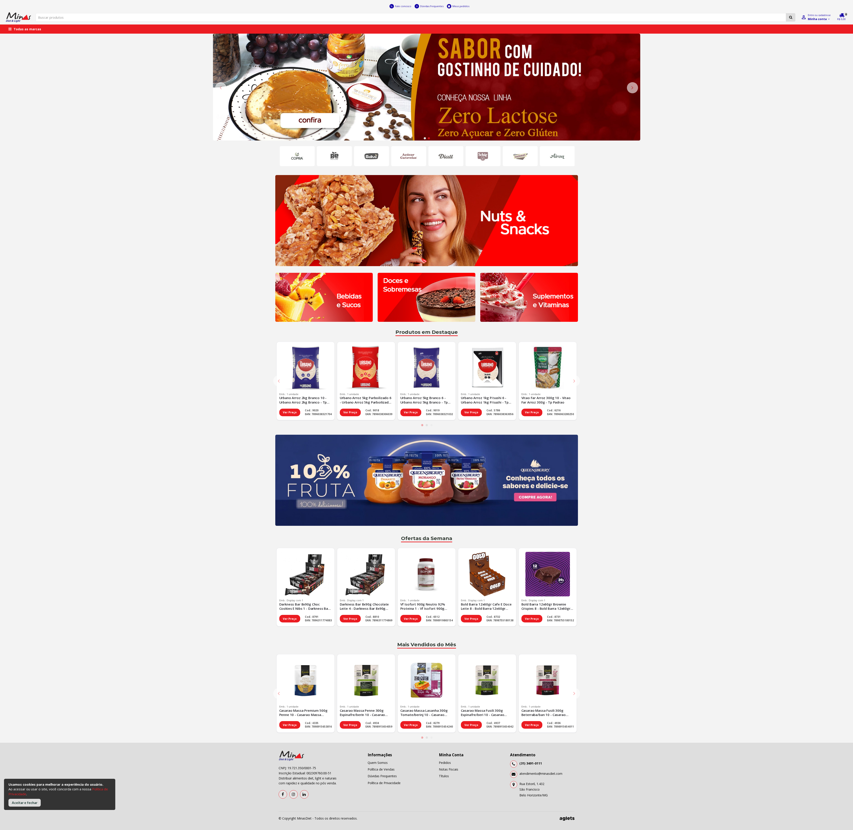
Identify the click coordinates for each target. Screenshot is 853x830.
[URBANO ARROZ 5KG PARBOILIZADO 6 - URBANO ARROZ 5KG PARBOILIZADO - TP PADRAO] (366, 368)
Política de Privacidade (384, 783)
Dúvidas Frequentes (382, 776)
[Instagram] (293, 794)
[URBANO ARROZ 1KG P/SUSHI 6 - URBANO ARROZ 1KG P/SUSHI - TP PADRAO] (487, 368)
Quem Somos (378, 763)
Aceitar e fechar (24, 803)
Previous (220, 87)
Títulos (444, 776)
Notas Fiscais (448, 769)
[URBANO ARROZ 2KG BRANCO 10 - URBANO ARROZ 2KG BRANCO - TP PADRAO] (305, 368)
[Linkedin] (304, 794)
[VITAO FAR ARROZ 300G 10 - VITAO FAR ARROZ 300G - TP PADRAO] (547, 368)
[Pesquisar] (790, 17)
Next (632, 87)
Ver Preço (290, 412)
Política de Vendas (381, 769)
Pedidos (445, 763)
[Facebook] (283, 794)
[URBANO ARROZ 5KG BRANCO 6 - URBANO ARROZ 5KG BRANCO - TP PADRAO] (426, 368)
